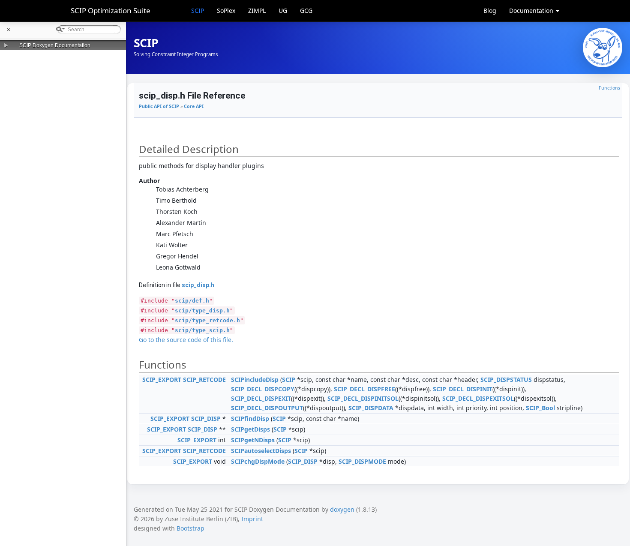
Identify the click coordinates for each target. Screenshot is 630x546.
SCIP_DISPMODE (362, 461)
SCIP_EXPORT (161, 379)
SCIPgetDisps (250, 429)
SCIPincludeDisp (255, 379)
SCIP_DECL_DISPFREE (364, 389)
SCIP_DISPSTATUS (506, 379)
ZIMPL (257, 10)
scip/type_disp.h (202, 310)
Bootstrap (190, 528)
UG (283, 10)
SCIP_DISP (206, 418)
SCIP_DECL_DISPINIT (462, 389)
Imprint (252, 519)
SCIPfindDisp (250, 418)
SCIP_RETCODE (204, 379)
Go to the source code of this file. (186, 340)
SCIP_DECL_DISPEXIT (261, 398)
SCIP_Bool (540, 408)
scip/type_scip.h (202, 330)
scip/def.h (192, 300)
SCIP (197, 10)
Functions (609, 88)
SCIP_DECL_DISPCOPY (262, 389)
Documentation (532, 10)
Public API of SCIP (159, 106)
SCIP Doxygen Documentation (54, 45)
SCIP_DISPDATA (370, 408)
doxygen (342, 509)
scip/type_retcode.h (207, 320)
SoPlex (226, 10)
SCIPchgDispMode (258, 461)
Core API (194, 106)
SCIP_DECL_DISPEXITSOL (478, 398)
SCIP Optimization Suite (110, 10)
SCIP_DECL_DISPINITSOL (363, 398)
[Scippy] (602, 47)
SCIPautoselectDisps (261, 451)
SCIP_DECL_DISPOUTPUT (267, 408)
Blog (489, 10)
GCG (306, 10)
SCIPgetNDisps (253, 440)
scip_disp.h (198, 285)
